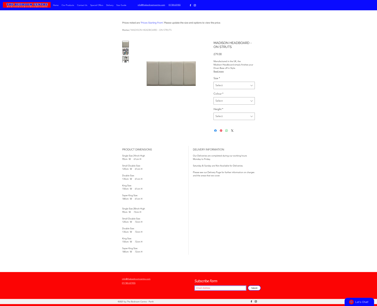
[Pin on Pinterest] (221, 130)
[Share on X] (232, 130)
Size (217, 78)
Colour (218, 93)
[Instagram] (194, 5)
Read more (219, 71)
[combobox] (234, 85)
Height (218, 109)
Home (125, 30)
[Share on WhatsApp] (226, 130)
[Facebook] (190, 5)
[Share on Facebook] (215, 130)
